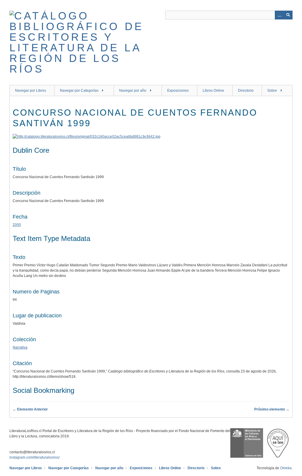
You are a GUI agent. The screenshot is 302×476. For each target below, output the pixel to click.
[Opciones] (279, 15)
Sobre (272, 90)
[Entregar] (288, 15)
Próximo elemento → (271, 409)
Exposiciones (178, 90)
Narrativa (20, 347)
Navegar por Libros (30, 90)
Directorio (246, 90)
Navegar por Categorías (79, 90)
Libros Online (213, 90)
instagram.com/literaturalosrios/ (34, 457)
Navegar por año (132, 90)
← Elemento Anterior (30, 409)
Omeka (286, 468)
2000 (17, 225)
